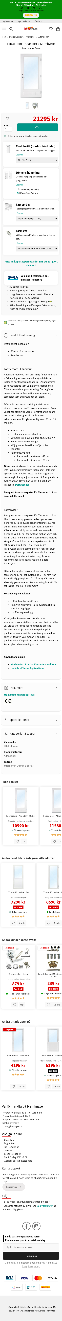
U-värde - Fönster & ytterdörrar (27, 668)
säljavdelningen (45, 1205)
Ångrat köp (9, 1143)
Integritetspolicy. (31, 1266)
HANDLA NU (31, 15)
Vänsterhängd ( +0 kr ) (29, 189)
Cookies (8, 1150)
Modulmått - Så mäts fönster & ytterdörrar (33, 664)
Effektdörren (11, 746)
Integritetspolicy (12, 1153)
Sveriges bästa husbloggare (18, 1160)
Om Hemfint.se (11, 1147)
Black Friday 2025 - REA (15, 1157)
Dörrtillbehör (22, 484)
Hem (4, 37)
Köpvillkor (9, 1140)
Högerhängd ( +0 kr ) (28, 193)
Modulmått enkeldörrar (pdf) (19, 694)
